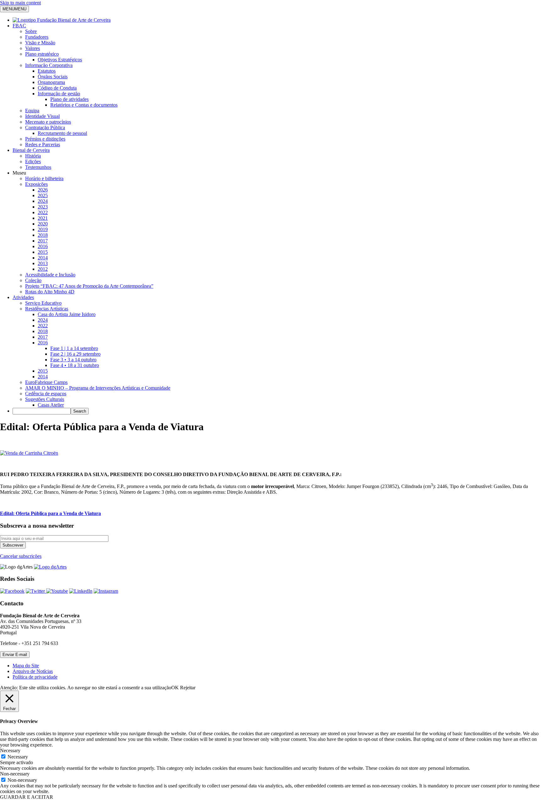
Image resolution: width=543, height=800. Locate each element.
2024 (43, 201)
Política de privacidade (35, 677)
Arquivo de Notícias (33, 671)
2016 (43, 246)
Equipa (32, 110)
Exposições (36, 184)
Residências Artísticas (46, 308)
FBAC (19, 25)
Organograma (51, 82)
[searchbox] (42, 411)
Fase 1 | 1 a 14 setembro (74, 348)
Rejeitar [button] (187, 687)
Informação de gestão (59, 93)
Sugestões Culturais (44, 399)
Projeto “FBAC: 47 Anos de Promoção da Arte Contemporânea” (89, 286)
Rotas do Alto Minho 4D (49, 291)
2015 (43, 252)
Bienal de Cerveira (31, 150)
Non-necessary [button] (15, 773)
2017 (43, 240)
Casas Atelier (51, 405)
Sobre (31, 31)
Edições (33, 161)
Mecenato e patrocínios (48, 122)
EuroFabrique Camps (46, 382)
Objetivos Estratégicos (60, 59)
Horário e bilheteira (44, 178)
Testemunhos (38, 167)
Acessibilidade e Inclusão (50, 274)
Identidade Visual (42, 116)
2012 (43, 269)
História (33, 155)
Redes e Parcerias (42, 144)
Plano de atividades (69, 99)
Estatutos (47, 71)
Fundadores (36, 37)
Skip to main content (20, 2)
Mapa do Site (26, 665)
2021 (43, 218)
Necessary (18, 756)
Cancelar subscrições (20, 556)
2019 (43, 229)
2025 (43, 195)
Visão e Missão (40, 42)
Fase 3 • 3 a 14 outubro (73, 359)
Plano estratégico (42, 54)
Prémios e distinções (45, 139)
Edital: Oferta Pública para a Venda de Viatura (50, 513)
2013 (43, 263)
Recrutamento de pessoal (62, 133)
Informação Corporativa (49, 65)
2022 (43, 212)
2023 (43, 206)
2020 (43, 223)
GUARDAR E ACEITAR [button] (26, 797)
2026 (43, 189)
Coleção (33, 280)
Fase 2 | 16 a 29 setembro (75, 354)
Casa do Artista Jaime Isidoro (67, 314)
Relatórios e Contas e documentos (84, 105)
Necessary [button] (10, 750)
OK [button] (175, 687)
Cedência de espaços (45, 393)
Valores (32, 48)
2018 (43, 235)
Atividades (23, 297)
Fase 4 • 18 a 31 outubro (74, 365)
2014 (43, 257)
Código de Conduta (57, 88)
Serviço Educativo (43, 303)
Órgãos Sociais (53, 76)
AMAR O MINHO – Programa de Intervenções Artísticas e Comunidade (97, 388)
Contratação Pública (45, 127)
